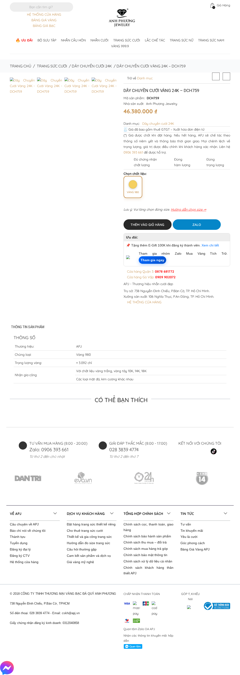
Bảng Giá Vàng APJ (195, 549)
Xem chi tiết (210, 245)
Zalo (196, 225)
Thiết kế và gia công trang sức (89, 537)
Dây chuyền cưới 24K (92, 66)
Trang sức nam (211, 40)
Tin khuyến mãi (191, 530)
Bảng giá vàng (43, 20)
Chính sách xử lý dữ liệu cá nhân (148, 561)
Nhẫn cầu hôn (73, 40)
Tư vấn (185, 524)
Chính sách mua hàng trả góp (146, 548)
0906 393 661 (133, 152)
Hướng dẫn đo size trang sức (88, 543)
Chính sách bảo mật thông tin (145, 555)
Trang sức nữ (181, 40)
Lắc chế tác (155, 40)
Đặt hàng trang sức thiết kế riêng (91, 524)
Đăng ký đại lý (20, 549)
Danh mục (144, 78)
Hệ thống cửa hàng (24, 562)
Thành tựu (17, 537)
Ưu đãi (27, 40)
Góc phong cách (192, 543)
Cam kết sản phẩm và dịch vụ (89, 556)
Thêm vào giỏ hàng (147, 225)
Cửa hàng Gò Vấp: (151, 277)
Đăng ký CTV (20, 556)
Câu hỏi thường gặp (82, 549)
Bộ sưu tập (47, 40)
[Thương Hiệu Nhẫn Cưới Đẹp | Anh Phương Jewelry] (122, 17)
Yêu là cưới (188, 537)
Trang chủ (20, 66)
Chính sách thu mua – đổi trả (145, 542)
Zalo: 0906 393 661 (48, 449)
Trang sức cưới (126, 40)
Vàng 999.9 (120, 46)
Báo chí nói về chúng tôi (27, 530)
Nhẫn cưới (99, 40)
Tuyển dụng (18, 543)
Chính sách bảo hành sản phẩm (147, 536)
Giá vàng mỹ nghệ (80, 562)
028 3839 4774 (124, 449)
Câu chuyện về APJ (24, 524)
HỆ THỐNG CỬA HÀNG (44, 14)
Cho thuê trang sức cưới (85, 530)
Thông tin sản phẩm (27, 327)
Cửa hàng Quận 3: (150, 271)
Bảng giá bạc (44, 26)
